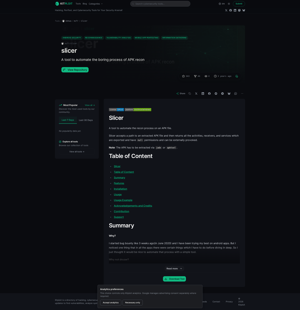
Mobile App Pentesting (146, 38)
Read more (172, 268)
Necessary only (132, 302)
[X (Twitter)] (226, 10)
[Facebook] (230, 10)
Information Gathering (174, 38)
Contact (216, 301)
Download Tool (176, 278)
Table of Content (124, 171)
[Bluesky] (243, 10)
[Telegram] (222, 93)
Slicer (117, 166)
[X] (196, 93)
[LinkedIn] (235, 10)
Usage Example (123, 200)
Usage (118, 194)
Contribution (121, 211)
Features (119, 183)
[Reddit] (216, 93)
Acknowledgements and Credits (133, 205)
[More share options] (242, 93)
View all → (90, 105)
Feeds (204, 301)
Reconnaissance (93, 38)
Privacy (229, 301)
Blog (85, 3)
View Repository (77, 69)
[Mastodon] (239, 10)
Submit (239, 3)
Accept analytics (111, 302)
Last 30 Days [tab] (86, 120)
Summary (119, 177)
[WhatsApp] (235, 93)
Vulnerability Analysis (119, 38)
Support (119, 217)
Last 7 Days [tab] (68, 120)
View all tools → (76, 151)
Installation (120, 188)
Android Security (72, 38)
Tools (78, 3)
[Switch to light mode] (229, 4)
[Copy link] (189, 93)
